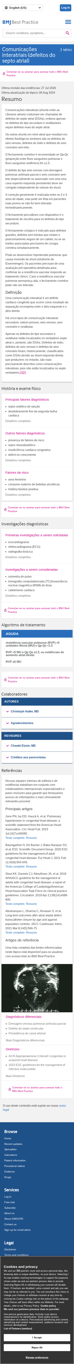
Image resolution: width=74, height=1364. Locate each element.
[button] (60, 49)
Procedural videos (14, 1166)
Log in (65, 7)
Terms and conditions (16, 1255)
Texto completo (15, 837)
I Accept (36, 1337)
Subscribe (10, 1207)
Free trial (9, 1202)
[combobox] (33, 33)
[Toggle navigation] (68, 22)
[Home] (20, 22)
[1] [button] (21, 372)
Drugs (7, 1177)
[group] (37, 711)
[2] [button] (24, 372)
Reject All (37, 1347)
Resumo (31, 837)
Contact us (10, 1224)
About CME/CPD (13, 1218)
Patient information (15, 1160)
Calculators (10, 1154)
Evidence (9, 1171)
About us (9, 1213)
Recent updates (13, 1143)
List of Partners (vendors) (18, 1328)
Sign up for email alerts (17, 1229)
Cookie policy (48, 1305)
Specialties (10, 1149)
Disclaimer (10, 1249)
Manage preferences (37, 1357)
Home (7, 1138)
